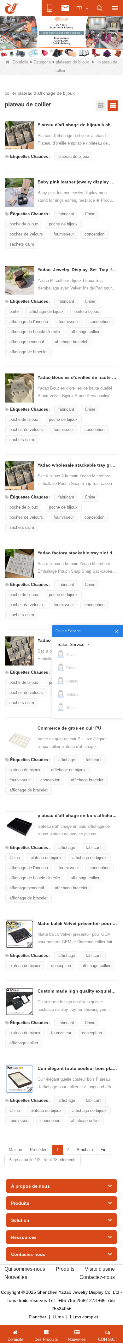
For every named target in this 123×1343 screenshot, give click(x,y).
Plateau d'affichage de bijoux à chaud (77, 124)
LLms (58, 1316)
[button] (51, 51)
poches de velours (26, 234)
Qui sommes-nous (24, 1269)
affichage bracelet (71, 341)
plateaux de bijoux (72, 62)
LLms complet (84, 1316)
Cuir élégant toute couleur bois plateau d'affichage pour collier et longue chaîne (77, 1068)
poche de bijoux (23, 224)
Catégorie (42, 62)
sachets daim (21, 244)
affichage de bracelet (28, 351)
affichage (66, 759)
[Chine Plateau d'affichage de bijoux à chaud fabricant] (19, 135)
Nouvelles (15, 1277)
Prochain (85, 1149)
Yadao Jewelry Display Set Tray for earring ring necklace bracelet (77, 269)
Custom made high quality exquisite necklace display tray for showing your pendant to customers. (77, 991)
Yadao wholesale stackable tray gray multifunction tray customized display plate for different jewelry (77, 465)
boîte (14, 311)
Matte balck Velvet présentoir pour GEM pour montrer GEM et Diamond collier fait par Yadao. (77, 923)
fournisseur (64, 234)
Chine (90, 214)
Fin (103, 1149)
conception (94, 234)
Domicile (20, 62)
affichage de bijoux (46, 311)
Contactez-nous (97, 1277)
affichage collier (85, 331)
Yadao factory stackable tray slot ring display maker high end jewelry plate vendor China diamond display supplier (77, 552)
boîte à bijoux (86, 311)
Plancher (37, 1316)
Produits (65, 1269)
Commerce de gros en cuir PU (69, 728)
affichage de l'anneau (28, 321)
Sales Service (71, 644)
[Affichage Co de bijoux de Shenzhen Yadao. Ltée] (11, 8)
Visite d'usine (100, 1269)
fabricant (66, 214)
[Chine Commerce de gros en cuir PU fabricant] (19, 738)
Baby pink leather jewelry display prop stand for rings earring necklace (77, 181)
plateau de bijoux (73, 156)
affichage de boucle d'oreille (34, 331)
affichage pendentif (26, 341)
